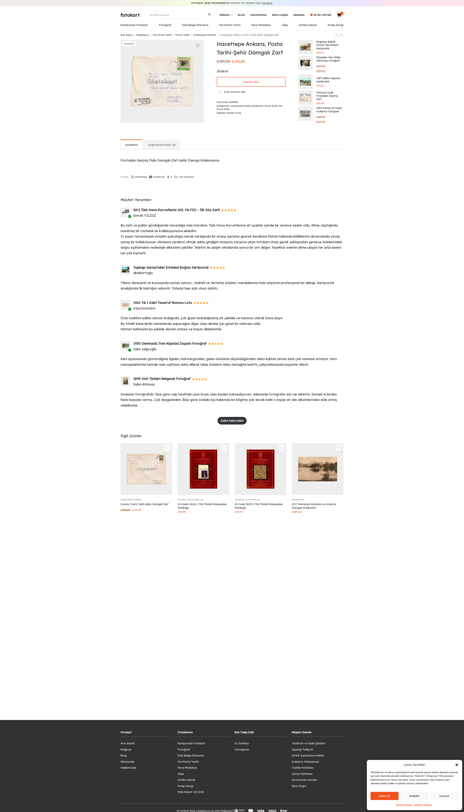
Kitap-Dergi (335, 25)
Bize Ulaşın (280, 14)
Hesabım (298, 14)
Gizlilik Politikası (423, 804)
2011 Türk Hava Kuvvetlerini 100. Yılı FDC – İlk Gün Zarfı (176, 210)
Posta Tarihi (182, 34)
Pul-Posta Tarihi (230, 25)
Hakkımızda (258, 14)
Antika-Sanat (308, 25)
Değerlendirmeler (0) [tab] (162, 144)
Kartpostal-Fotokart (134, 25)
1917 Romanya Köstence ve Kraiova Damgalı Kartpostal (314, 506)
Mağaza (224, 14)
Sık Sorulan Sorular (304, 780)
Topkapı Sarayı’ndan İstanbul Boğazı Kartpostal (170, 267)
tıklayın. (267, 3)
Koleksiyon (142, 34)
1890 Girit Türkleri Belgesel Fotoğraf (161, 379)
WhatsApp (141, 176)
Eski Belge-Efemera (195, 25)
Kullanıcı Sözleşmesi (305, 761)
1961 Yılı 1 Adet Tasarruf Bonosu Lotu (162, 303)
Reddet (414, 796)
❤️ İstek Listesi (320, 14)
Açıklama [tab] (131, 144)
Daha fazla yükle (232, 420)
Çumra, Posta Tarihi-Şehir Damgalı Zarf (144, 504)
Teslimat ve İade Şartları (308, 743)
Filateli (230, 113)
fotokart (130, 15)
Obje (285, 25)
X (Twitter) (242, 743)
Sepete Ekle (251, 81)
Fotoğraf (165, 25)
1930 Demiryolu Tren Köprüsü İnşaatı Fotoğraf (170, 343)
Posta (238, 113)
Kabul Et (384, 796)
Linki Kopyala (186, 176)
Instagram (242, 749)
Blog (241, 14)
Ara (209, 14)
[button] (457, 765)
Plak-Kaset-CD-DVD (191, 792)
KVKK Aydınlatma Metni (308, 755)
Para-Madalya (261, 25)
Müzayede (127, 761)
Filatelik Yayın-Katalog (190, 500)
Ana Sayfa (126, 34)
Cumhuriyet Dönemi (204, 34)
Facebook (159, 176)
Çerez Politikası (404, 804)
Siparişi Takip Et (302, 749)
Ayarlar (444, 796)
